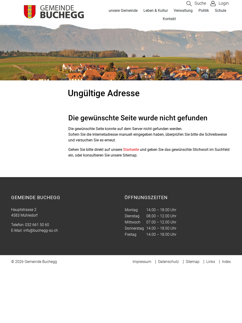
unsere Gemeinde (123, 10)
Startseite (131, 149)
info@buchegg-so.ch (40, 230)
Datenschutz (168, 261)
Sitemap (192, 261)
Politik (204, 10)
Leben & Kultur (155, 10)
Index (226, 261)
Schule (220, 10)
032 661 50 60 (37, 225)
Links (210, 261)
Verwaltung (183, 10)
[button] (196, 3)
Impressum (142, 261)
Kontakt (169, 19)
